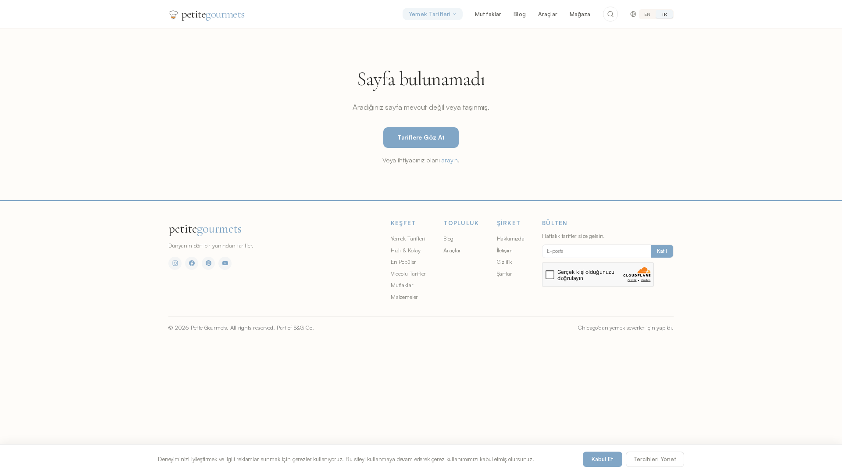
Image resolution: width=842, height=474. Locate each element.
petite (213, 14)
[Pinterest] (208, 263)
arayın (449, 160)
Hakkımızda (510, 238)
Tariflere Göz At (421, 137)
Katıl (662, 251)
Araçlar (547, 14)
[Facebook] (191, 263)
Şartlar (504, 273)
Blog (520, 14)
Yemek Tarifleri (429, 14)
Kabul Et (603, 459)
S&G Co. (304, 327)
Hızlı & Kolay (406, 250)
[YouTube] (225, 263)
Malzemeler (404, 296)
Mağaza (580, 14)
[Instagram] (175, 263)
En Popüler (403, 261)
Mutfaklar (488, 14)
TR (664, 14)
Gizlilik (504, 261)
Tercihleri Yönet (655, 459)
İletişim (505, 250)
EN (647, 14)
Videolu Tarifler (408, 273)
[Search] (610, 14)
